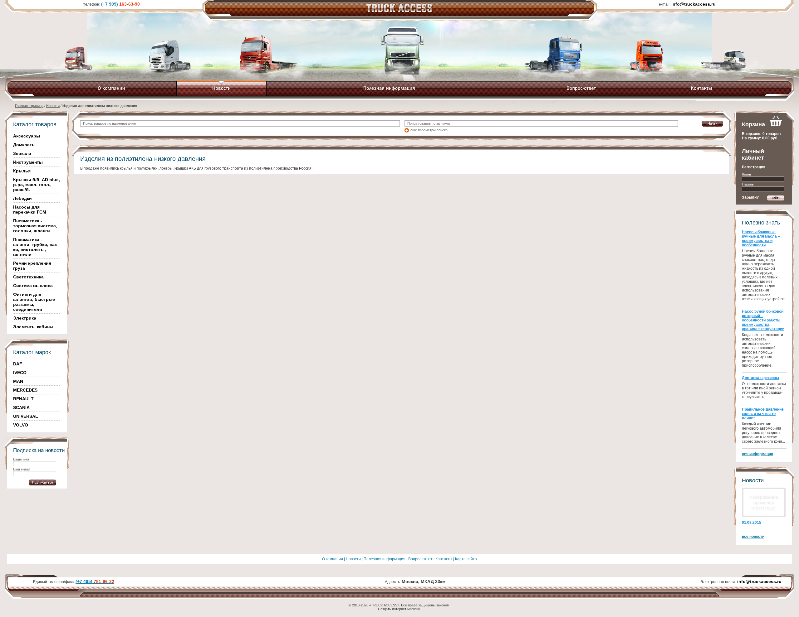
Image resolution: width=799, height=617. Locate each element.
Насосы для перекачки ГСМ (29, 210)
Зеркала (22, 153)
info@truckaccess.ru (759, 581)
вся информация (757, 454)
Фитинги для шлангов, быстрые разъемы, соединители (34, 302)
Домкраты (24, 144)
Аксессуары (26, 135)
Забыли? (750, 197)
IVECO (20, 372)
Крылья (22, 170)
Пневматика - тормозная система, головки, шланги (35, 225)
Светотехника (28, 276)
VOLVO (20, 424)
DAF (17, 363)
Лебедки (22, 198)
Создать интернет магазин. (399, 609)
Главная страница (29, 106)
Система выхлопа (33, 285)
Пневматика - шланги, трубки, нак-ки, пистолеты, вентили (35, 247)
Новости (53, 106)
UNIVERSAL (25, 416)
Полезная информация (384, 559)
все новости (753, 536)
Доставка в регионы (760, 378)
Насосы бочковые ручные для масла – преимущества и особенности (761, 238)
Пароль (748, 184)
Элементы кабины (33, 326)
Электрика (24, 318)
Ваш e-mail (21, 469)
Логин (746, 174)
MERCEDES (25, 390)
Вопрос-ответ (420, 559)
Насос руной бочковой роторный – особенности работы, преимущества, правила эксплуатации (763, 320)
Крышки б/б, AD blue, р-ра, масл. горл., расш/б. (36, 184)
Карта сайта (466, 559)
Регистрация (753, 167)
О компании (332, 559)
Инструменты (28, 162)
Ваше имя (21, 459)
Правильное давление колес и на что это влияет (763, 413)
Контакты (443, 559)
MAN (18, 381)
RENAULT (23, 398)
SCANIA (21, 407)
